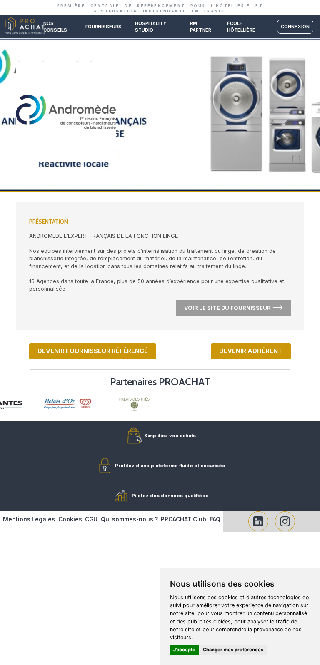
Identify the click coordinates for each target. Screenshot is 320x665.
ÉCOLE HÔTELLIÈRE (241, 26)
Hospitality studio (150, 26)
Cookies (70, 519)
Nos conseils (55, 26)
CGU (91, 519)
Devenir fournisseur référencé (93, 350)
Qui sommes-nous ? (129, 519)
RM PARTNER (200, 26)
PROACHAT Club (183, 519)
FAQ (215, 519)
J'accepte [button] (184, 650)
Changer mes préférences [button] (233, 650)
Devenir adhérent (250, 350)
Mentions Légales (29, 519)
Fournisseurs (103, 27)
